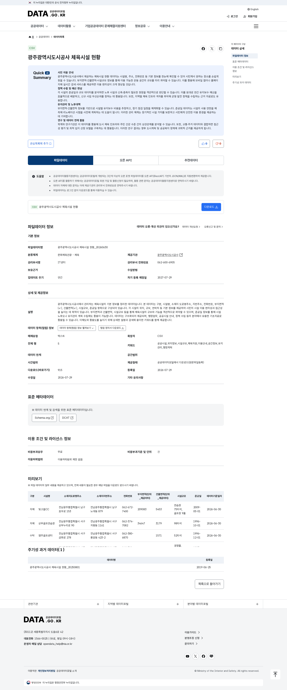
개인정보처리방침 (46, 670)
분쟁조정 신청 (192, 638)
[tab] (60, 160)
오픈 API (126, 160)
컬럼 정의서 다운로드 (110, 327)
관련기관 (33, 604)
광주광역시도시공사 (167, 255)
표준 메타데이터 (240, 61)
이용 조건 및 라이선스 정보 (243, 69)
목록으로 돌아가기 (209, 584)
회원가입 (252, 16)
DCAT (66, 417)
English (254, 9)
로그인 (234, 16)
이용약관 (32, 670)
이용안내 (165, 26)
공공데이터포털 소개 (66, 670)
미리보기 (237, 76)
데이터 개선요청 (190, 226)
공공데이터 (37, 26)
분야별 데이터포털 (198, 604)
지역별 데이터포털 (118, 604)
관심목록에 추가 (39, 143)
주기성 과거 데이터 (242, 82)
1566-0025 (41, 638)
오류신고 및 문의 (212, 226)
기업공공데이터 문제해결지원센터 (105, 26)
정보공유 (140, 26)
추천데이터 (191, 160)
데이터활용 (64, 26)
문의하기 (190, 643)
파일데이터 (61, 161)
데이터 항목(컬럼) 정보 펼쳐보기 (75, 327)
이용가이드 (191, 632)
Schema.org (42, 417)
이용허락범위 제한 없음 (70, 459)
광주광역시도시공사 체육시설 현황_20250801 (55, 567)
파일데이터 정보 (240, 55)
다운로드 (209, 207)
